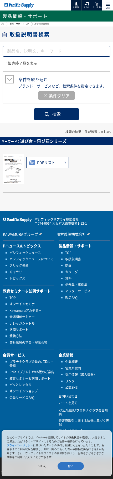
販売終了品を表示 (22, 63)
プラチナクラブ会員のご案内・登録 (31, 363)
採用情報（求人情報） (81, 374)
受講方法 (15, 336)
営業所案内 (73, 368)
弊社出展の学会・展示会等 (28, 342)
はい (70, 466)
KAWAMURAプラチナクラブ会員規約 (83, 412)
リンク (70, 381)
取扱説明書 (73, 259)
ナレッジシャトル (22, 323)
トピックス (17, 278)
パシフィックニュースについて (31, 259)
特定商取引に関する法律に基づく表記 (84, 423)
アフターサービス (77, 291)
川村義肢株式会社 (71, 234)
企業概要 (71, 362)
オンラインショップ (23, 391)
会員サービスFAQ (21, 397)
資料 (68, 278)
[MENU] (108, 4)
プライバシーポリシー (20, 445)
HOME (2, 25)
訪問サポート (18, 329)
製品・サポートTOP (19, 24)
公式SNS (71, 387)
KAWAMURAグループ (20, 234)
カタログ (71, 272)
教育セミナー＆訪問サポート (29, 378)
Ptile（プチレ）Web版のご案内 (31, 372)
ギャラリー (17, 272)
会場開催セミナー (22, 317)
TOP (12, 297)
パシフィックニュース (25, 253)
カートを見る (68, 403)
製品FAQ (71, 297)
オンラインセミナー (23, 304)
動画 (68, 265)
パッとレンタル (20, 385)
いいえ (42, 466)
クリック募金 (18, 265)
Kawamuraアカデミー (25, 310)
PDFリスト (46, 162)
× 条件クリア (56, 95)
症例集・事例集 (76, 285)
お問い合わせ (68, 396)
